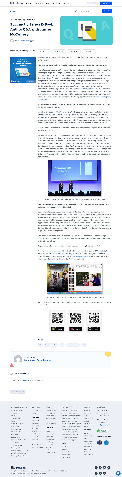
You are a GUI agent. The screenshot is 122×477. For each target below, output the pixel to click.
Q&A (62, 345)
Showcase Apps (89, 446)
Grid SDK (14, 413)
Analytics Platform (16, 445)
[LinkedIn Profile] (104, 467)
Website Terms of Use (33, 471)
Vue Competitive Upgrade (69, 421)
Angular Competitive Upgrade (70, 413)
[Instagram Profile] (100, 473)
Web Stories (49, 447)
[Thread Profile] (104, 473)
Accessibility (49, 444)
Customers (87, 413)
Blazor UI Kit (65, 452)
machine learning (50, 345)
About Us (66, 3)
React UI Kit (64, 449)
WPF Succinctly (100, 251)
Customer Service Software (19, 453)
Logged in (25, 380)
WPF (84, 345)
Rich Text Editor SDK (17, 424)
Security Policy (44, 471)
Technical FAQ (50, 439)
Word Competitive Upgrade (69, 434)
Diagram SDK (15, 426)
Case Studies (49, 436)
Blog (85, 416)
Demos (86, 433)
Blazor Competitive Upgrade (69, 410)
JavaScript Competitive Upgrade (70, 416)
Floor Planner (36, 434)
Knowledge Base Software (19, 456)
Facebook (43, 305)
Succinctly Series (73, 345)
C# (40, 345)
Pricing (58, 3)
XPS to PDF (35, 428)
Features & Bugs (50, 418)
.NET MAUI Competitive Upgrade (71, 424)
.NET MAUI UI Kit (66, 446)
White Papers (50, 434)
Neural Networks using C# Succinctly (56, 115)
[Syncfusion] (18, 467)
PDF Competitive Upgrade (69, 432)
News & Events (88, 418)
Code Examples (50, 442)
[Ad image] (23, 70)
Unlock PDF (35, 420)
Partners (86, 426)
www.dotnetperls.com (82, 256)
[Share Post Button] (76, 11)
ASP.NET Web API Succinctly (61, 254)
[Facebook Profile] (96, 467)
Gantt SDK (14, 421)
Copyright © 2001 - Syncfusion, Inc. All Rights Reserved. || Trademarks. (29, 473)
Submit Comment (18, 392)
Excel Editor (35, 439)
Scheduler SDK (15, 418)
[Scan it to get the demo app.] (57, 322)
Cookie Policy (23, 471)
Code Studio (14, 442)
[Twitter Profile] (100, 467)
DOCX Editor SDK (16, 437)
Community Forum (51, 410)
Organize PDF (36, 431)
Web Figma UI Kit (66, 457)
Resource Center (51, 452)
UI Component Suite (17, 410)
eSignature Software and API (19, 450)
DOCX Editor (35, 436)
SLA (47, 421)
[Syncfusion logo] (16, 2)
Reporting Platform (17, 448)
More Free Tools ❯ (37, 447)
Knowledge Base (51, 413)
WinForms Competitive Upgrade (70, 426)
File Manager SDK (16, 429)
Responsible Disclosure (55, 471)
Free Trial (35, 410)
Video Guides (88, 444)
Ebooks (48, 431)
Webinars (48, 450)
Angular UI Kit (65, 454)
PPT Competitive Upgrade (69, 440)
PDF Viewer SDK (16, 434)
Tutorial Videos (88, 441)
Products (28, 3)
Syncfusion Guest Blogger (24, 41)
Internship (87, 424)
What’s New (87, 449)
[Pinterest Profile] (96, 473)
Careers (86, 421)
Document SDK (15, 432)
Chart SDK (14, 416)
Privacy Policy (14, 471)
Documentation (88, 436)
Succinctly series (87, 89)
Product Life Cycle (51, 424)
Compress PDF (36, 426)
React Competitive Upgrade (69, 418)
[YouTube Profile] (108, 467)
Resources (48, 3)
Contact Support (50, 416)
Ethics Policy (65, 471)
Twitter (102, 302)
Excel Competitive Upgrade (69, 437)
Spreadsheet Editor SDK (18, 440)
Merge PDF (35, 423)
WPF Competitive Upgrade (69, 429)
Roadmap (87, 452)
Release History (88, 454)
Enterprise (38, 3)
